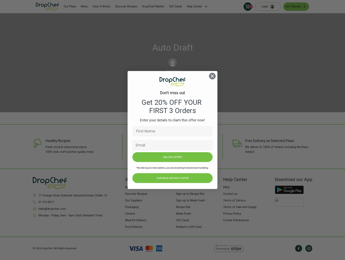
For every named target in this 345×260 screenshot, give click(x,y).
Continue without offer (173, 178)
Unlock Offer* (172, 157)
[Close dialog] (212, 76)
